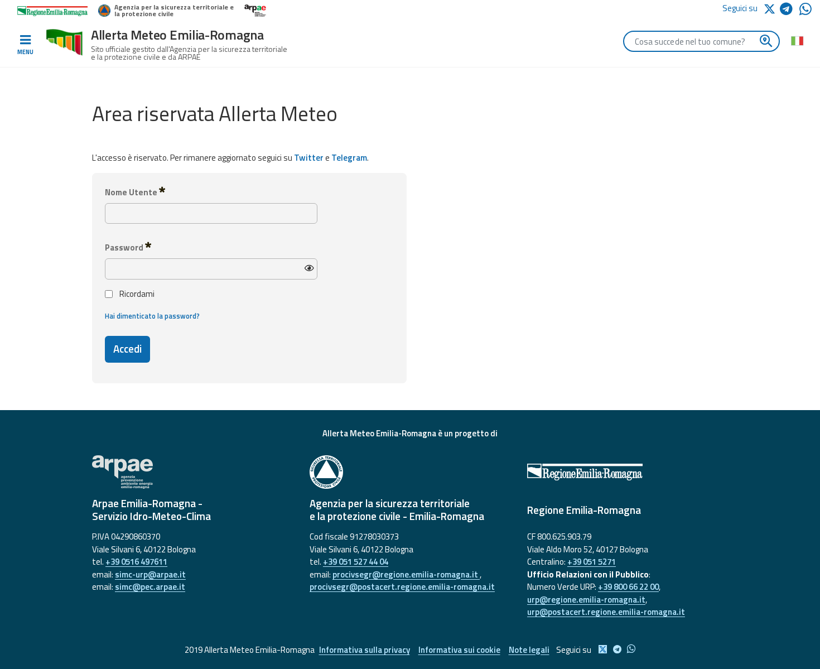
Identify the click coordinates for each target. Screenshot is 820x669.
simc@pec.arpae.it (150, 586)
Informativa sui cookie (459, 649)
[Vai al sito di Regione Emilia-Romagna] (627, 472)
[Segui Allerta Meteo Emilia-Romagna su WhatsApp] (805, 12)
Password (125, 247)
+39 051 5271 (591, 561)
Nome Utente (132, 192)
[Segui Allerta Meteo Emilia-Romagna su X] (771, 8)
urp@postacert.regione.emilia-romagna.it (606, 611)
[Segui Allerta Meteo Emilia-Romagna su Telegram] (789, 10)
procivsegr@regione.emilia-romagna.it (406, 574)
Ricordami (137, 294)
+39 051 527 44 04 (355, 561)
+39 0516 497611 (136, 561)
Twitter (309, 157)
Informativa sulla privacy (364, 649)
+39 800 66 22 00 (628, 586)
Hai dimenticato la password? (152, 316)
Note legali (529, 649)
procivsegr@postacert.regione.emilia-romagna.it (402, 586)
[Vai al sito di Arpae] (192, 472)
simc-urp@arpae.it (150, 574)
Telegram (349, 157)
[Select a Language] (797, 40)
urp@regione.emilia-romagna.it (586, 599)
